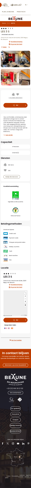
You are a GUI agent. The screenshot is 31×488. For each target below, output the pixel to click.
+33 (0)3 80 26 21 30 (15, 388)
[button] (26, 5)
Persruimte (15, 414)
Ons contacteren (15, 393)
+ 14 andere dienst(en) (15, 98)
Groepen (15, 420)
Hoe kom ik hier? (15, 431)
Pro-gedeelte (15, 408)
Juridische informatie (21, 476)
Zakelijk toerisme (15, 425)
